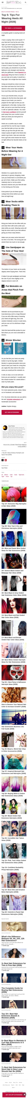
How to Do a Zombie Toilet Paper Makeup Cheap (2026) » (14, 445)
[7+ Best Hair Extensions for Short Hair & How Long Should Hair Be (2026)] (14, 1057)
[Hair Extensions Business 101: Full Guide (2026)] (14, 717)
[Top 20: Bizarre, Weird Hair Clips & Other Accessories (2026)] (14, 739)
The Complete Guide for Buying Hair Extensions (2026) (12, 990)
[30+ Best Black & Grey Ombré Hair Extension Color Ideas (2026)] (14, 583)
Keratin (20, 1082)
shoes (7, 476)
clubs (11, 474)
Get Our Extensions (12, 412)
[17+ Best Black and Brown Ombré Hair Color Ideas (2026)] (14, 628)
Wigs (23, 1085)
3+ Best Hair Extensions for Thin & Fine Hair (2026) (14, 964)
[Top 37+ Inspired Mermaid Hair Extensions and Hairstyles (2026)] (14, 761)
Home (6, 1082)
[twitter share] (3, 460)
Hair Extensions (6, 959)
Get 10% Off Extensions (14, 1094)
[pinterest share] (6, 460)
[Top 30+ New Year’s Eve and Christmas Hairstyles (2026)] (14, 516)
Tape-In (12, 1085)
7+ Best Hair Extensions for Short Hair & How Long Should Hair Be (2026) (14, 1069)
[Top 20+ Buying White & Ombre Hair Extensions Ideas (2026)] (14, 784)
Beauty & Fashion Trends (8, 11)
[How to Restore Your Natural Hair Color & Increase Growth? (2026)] (14, 695)
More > (13, 1087)
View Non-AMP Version (18, 1091)
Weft (17, 1085)
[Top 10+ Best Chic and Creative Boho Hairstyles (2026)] (14, 880)
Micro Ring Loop (6, 1085)
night (3, 476)
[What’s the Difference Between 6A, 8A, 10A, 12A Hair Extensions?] (14, 926)
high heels (21, 474)
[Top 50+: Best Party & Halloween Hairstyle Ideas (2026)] (14, 672)
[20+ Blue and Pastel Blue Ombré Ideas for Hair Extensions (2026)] (14, 538)
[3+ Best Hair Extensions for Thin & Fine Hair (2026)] (14, 953)
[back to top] (24, 1094)
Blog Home (4, 7)
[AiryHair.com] (14, 2)
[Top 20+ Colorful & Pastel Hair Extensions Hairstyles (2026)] (14, 902)
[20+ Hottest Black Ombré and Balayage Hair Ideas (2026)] (14, 561)
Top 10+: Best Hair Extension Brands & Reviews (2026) (10, 1016)
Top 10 (17, 11)
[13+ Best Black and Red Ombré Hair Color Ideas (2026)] (14, 605)
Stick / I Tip (15, 1082)
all (2, 474)
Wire (20, 1085)
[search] (25, 2)
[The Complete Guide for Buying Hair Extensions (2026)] (14, 978)
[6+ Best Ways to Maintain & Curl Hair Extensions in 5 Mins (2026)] (14, 1030)
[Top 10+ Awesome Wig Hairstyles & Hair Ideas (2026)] (14, 494)
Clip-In (10, 1082)
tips (11, 476)
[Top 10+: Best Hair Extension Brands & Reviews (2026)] (14, 1004)
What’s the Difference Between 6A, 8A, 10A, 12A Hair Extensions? (13, 939)
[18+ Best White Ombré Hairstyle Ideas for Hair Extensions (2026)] (14, 650)
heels (15, 474)
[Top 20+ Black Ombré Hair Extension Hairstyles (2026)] (14, 806)
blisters (6, 474)
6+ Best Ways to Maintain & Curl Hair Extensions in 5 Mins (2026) (14, 1042)
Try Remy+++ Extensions (13, 28)
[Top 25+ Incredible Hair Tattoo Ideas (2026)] (14, 828)
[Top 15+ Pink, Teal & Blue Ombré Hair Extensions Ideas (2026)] (14, 851)
